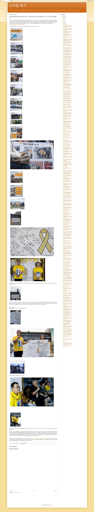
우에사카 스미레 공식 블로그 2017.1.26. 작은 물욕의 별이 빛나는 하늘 (67, 266)
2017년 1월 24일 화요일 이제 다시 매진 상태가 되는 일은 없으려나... (67, 198)
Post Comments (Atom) (16, 492)
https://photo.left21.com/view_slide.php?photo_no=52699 (38, 438)
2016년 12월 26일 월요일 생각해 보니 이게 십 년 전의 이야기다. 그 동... (67, 181)
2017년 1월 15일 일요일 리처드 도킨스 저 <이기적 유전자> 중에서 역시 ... (67, 131)
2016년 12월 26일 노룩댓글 (67, 211)
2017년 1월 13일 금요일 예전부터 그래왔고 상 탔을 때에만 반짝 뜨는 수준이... (67, 270)
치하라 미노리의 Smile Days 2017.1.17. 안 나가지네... (67, 144)
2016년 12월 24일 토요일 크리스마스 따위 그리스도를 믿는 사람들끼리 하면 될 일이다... (67, 113)
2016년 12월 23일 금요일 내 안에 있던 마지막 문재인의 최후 (67, 100)
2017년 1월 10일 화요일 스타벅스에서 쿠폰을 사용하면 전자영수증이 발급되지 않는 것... (67, 57)
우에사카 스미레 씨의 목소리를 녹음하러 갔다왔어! (67, 222)
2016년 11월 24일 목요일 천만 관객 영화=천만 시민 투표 (67, 98)
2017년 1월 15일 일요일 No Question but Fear (67, 134)
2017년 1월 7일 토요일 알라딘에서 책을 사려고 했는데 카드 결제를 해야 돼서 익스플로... (67, 40)
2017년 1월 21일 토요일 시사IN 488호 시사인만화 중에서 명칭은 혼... (67, 190)
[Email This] (21, 443)
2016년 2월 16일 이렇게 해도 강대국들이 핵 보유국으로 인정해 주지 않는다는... (67, 184)
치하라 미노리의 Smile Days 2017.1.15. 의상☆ (67, 136)
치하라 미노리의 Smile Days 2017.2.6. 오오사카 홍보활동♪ (67, 329)
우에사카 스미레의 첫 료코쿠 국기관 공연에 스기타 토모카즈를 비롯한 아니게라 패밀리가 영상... (67, 107)
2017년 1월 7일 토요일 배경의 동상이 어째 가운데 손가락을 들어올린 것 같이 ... (67, 43)
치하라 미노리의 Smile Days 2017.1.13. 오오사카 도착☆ (67, 91)
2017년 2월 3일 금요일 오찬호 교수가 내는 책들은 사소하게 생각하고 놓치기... (67, 315)
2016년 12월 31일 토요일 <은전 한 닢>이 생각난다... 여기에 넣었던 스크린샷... (67, 295)
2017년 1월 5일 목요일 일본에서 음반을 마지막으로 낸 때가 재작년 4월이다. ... (67, 29)
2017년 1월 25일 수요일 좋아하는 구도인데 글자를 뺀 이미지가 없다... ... (67, 259)
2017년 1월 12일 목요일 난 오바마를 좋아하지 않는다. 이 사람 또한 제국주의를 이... (67, 75)
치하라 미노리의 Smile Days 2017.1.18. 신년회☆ (67, 146)
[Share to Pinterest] (25, 443)
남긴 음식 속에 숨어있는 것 (66, 268)
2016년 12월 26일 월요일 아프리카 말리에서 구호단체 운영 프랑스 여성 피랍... (67, 187)
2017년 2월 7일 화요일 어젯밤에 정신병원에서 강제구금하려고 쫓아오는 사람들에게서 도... (67, 334)
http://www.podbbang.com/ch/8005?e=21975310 (16, 24)
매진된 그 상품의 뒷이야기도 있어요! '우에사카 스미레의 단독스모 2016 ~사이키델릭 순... (67, 232)
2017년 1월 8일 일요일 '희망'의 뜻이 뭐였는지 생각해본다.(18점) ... (67, 45)
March (64, 23)
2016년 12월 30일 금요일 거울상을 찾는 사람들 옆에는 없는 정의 (67, 281)
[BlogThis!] (22, 443)
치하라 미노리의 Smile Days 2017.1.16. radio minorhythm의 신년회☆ (67, 142)
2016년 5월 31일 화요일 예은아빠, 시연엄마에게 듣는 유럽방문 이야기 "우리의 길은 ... (67, 344)
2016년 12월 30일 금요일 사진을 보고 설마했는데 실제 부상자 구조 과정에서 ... (67, 284)
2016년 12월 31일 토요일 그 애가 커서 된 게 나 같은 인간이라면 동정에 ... (67, 288)
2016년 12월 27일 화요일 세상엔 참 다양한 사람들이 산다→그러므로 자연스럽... (67, 219)
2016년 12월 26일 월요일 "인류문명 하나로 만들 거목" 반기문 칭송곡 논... (67, 176)
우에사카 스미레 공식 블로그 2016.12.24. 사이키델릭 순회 (67, 170)
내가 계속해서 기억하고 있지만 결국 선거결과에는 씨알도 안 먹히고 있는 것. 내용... (67, 298)
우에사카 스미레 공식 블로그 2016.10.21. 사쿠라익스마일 (67, 246)
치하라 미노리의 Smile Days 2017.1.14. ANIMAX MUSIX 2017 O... (67, 119)
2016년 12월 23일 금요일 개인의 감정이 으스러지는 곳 (67, 96)
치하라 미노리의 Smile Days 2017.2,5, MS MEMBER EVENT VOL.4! (67, 324)
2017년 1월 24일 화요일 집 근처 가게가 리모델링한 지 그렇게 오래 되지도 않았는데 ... (67, 309)
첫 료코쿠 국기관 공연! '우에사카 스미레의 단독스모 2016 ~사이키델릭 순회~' (67, 229)
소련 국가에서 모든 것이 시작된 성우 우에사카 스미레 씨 (67, 59)
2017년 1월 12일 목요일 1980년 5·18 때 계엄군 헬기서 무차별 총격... (67, 81)
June (63, 19)
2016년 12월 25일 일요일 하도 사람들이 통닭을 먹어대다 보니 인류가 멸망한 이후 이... (67, 173)
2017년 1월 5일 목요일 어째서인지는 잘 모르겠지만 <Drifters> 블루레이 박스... (67, 26)
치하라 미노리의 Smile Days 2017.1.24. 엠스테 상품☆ (67, 262)
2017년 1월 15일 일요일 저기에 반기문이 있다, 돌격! (67, 124)
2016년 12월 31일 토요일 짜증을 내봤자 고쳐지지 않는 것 (67, 293)
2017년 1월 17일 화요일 (66, 139)
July (63, 18)
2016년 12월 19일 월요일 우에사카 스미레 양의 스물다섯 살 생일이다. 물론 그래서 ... (67, 235)
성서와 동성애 (65, 341)
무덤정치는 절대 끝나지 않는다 (67, 338)
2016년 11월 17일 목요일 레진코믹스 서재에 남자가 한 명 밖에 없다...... (67, 154)
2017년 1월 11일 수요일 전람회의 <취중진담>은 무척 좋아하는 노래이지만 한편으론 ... (67, 70)
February (64, 24)
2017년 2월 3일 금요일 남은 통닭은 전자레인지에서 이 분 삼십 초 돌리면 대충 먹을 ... (67, 312)
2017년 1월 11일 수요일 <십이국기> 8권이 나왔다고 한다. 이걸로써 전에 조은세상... (67, 62)
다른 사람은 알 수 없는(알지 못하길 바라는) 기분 (67, 241)
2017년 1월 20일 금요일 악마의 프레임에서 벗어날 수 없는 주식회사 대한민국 (67, 151)
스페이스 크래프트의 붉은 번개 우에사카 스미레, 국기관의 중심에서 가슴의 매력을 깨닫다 (67, 278)
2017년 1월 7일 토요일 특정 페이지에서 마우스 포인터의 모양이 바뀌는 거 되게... (67, 48)
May (63, 20)
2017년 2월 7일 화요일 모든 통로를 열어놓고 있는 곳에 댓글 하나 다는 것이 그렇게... (67, 331)
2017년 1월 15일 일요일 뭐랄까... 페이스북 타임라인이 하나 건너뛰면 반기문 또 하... (67, 127)
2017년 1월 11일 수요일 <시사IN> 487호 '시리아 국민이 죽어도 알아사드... (67, 67)
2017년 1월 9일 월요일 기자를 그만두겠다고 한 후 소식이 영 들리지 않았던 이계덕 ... (67, 54)
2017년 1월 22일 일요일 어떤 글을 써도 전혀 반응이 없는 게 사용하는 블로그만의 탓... (67, 193)
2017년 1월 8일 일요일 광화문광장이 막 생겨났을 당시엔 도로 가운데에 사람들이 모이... (67, 51)
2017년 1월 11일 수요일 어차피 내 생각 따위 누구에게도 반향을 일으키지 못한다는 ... (67, 64)
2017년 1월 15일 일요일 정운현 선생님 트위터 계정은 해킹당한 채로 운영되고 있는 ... (67, 122)
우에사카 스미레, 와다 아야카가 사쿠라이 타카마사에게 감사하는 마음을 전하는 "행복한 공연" (67, 238)
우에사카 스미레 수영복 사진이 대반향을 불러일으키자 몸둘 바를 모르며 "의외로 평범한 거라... (67, 204)
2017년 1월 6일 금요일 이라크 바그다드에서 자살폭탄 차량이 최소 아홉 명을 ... (67, 32)
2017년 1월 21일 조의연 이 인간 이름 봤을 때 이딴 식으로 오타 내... (67, 157)
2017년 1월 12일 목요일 (66, 82)
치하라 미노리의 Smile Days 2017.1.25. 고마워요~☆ (67, 264)
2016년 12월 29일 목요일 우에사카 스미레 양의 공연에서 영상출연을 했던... (67, 248)
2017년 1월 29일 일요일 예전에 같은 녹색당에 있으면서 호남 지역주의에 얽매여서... (67, 273)
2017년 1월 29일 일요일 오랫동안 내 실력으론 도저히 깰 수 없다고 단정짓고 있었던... (67, 321)
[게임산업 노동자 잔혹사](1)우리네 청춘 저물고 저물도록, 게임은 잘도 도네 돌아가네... (67, 326)
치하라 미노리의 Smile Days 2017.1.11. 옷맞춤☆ (67, 72)
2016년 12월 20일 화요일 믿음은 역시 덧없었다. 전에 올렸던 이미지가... (67, 301)
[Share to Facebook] (24, 443)
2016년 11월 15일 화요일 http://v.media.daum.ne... (66, 87)
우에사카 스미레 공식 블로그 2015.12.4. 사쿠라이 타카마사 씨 (67, 243)
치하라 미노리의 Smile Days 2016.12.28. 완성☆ (67, 251)
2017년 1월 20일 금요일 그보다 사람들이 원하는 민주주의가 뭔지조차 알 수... (67, 160)
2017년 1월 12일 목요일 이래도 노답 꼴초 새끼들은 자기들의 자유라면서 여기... (67, 78)
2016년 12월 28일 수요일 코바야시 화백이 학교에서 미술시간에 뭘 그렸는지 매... (67, 226)
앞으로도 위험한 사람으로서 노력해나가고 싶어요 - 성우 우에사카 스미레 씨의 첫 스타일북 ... (67, 200)
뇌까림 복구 (17, 5)
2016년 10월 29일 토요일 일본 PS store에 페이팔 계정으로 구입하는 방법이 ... (67, 208)
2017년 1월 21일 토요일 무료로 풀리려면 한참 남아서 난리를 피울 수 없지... (67, 165)
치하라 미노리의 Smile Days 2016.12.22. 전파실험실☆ (67, 102)
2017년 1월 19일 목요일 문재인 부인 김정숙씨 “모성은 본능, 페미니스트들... (67, 149)
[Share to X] (23, 443)
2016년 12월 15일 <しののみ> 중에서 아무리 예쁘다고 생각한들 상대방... (67, 116)
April (63, 22)
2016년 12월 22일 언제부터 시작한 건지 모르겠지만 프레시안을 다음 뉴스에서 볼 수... (67, 94)
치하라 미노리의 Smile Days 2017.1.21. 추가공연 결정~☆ (67, 195)
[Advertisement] (33, 481)
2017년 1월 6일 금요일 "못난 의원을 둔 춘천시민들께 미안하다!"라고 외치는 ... (67, 35)
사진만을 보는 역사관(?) (66, 257)
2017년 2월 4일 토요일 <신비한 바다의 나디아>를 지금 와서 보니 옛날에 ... (67, 318)
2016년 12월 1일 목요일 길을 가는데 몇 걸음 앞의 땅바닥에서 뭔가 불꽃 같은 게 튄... (67, 179)
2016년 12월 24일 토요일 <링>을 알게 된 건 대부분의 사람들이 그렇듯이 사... (67, 110)
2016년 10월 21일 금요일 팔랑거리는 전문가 (67, 210)
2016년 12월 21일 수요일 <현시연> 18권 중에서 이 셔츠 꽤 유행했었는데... (67, 304)
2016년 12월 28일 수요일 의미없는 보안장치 (67, 224)
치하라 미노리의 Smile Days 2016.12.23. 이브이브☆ (67, 104)
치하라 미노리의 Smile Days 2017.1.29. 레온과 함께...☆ (67, 275)
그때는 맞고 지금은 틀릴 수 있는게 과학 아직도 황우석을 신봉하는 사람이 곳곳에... (67, 85)
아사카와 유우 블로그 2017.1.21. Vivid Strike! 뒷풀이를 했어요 (67, 214)
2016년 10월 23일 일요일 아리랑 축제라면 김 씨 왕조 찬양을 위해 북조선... (67, 307)
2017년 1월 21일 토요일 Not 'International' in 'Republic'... (67, 162)
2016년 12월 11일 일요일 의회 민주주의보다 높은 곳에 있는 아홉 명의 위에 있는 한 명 (67, 253)
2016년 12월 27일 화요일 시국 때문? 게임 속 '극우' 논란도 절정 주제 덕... (67, 217)
